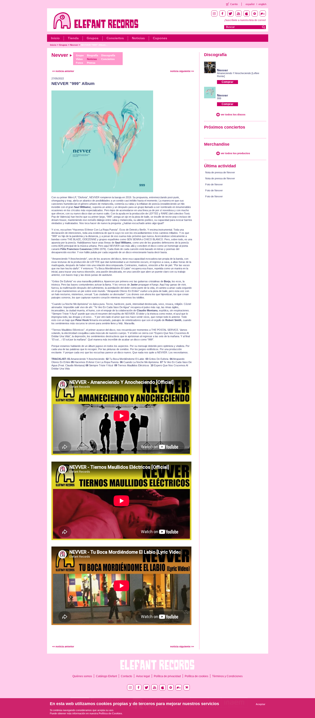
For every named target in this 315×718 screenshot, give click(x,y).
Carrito (234, 4)
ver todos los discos (233, 114)
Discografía (108, 55)
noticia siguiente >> (182, 71)
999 (219, 98)
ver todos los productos (235, 153)
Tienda (73, 38)
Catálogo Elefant (106, 676)
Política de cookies (196, 676)
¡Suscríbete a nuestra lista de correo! (245, 20)
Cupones (160, 38)
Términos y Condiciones (227, 676)
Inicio (55, 38)
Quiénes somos (82, 676)
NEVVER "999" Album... (94, 45)
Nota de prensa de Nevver (220, 172)
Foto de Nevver (214, 184)
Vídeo (79, 59)
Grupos (92, 38)
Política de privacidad (167, 676)
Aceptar (260, 704)
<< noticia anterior (63, 71)
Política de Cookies (110, 713)
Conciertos (115, 38)
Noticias (138, 38)
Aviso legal (143, 676)
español (250, 4)
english (262, 4)
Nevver (74, 45)
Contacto (126, 676)
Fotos (79, 62)
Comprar (227, 82)
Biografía (92, 55)
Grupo (80, 55)
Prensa (91, 62)
